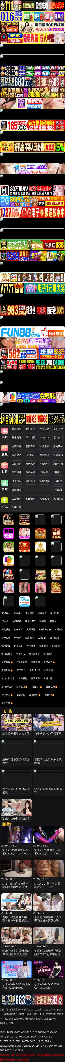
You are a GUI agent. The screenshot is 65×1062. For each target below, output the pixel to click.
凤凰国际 (31, 629)
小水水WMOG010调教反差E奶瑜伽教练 (16, 985)
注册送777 (30, 621)
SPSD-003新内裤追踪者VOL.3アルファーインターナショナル (15, 853)
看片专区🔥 (7, 694)
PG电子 (5, 621)
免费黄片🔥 (49, 662)
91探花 (30, 454)
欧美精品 (44, 428)
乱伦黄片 (5, 645)
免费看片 (22, 678)
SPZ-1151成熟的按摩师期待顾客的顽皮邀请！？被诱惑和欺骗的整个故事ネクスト (16, 889)
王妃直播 (54, 637)
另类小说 (16, 507)
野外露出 (58, 454)
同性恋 (58, 489)
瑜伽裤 (44, 472)
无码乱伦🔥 (7, 670)
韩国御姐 (30, 446)
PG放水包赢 (45, 629)
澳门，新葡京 (8, 678)
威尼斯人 (5, 613)
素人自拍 (58, 437)
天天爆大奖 (34, 670)
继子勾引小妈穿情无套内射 (16, 761)
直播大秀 (48, 678)
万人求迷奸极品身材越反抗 (16, 790)
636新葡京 (22, 662)
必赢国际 (18, 629)
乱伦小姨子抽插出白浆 (16, 818)
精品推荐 (16, 428)
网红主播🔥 (7, 702)
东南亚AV (58, 446)
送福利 (42, 621)
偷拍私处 (18, 645)
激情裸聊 (35, 662)
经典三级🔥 (22, 686)
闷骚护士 (58, 472)
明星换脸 (30, 472)
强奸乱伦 (30, 428)
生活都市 (16, 498)
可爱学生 (44, 463)
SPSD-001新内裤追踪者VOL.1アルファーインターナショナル (47, 887)
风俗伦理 (58, 498)
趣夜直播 (31, 645)
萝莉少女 (58, 428)
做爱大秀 (35, 678)
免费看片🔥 (7, 662)
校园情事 (30, 498)
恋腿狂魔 (58, 463)
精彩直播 (5, 637)
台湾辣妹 (16, 446)
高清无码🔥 (35, 694)
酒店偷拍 (29, 637)
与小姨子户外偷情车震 (48, 733)
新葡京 (53, 621)
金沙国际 (48, 670)
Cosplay (44, 437)
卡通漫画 (16, 481)
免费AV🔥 (50, 694)
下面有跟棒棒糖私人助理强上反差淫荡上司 (48, 918)
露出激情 (30, 481)
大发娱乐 (20, 653)
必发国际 (56, 645)
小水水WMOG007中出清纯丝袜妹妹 (48, 985)
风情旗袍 (16, 472)
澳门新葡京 (6, 653)
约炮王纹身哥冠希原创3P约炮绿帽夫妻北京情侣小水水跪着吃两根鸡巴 (16, 956)
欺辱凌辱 (16, 454)
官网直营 (42, 613)
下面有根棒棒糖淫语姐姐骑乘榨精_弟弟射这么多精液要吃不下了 (48, 954)
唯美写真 (44, 481)
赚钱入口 (21, 694)
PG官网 (17, 613)
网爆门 (58, 481)
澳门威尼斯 (6, 686)
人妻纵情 (44, 498)
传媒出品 (16, 489)
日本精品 (30, 437)
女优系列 (30, 463)
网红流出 (44, 454)
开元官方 (21, 670)
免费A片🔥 (37, 686)
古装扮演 (16, 463)
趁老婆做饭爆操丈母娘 (16, 733)
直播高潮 (59, 629)
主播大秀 (42, 637)
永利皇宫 (48, 653)
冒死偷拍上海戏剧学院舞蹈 (48, 761)
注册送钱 (17, 621)
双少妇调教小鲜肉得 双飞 (48, 790)
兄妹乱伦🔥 (52, 686)
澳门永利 (54, 613)
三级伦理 (16, 437)
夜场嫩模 (43, 645)
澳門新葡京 (34, 653)
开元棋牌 (29, 613)
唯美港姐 (44, 446)
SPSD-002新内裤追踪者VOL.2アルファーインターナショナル (47, 853)
